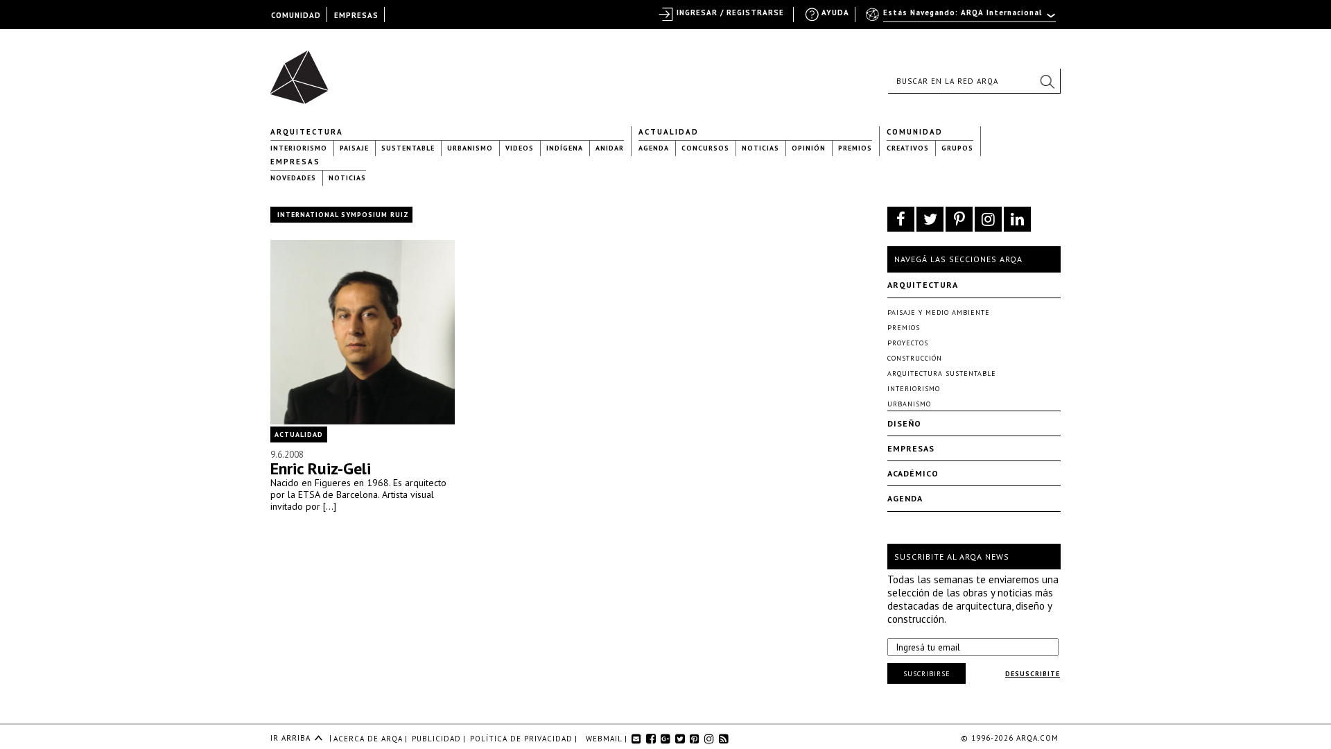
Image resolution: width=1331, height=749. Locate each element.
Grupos (957, 148)
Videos (519, 148)
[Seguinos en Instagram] (988, 219)
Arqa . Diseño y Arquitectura (303, 71)
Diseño (904, 423)
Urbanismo (470, 148)
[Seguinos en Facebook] (900, 219)
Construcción (914, 358)
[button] (1046, 81)
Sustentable (408, 148)
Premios (855, 148)
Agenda (653, 148)
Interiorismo (298, 148)
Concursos (705, 148)
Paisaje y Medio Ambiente (938, 312)
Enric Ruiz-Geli (320, 468)
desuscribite (1032, 673)
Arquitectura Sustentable (941, 373)
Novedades (293, 177)
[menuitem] (961, 19)
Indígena (564, 148)
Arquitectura (306, 132)
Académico (913, 473)
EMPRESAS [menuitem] (356, 15)
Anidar (609, 148)
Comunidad (915, 132)
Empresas (295, 161)
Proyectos (907, 342)
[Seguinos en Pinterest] (959, 219)
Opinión (809, 148)
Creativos (908, 148)
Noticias (760, 148)
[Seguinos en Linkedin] (1017, 219)
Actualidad (668, 132)
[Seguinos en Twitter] (929, 219)
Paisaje (354, 148)
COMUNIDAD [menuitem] (296, 15)
